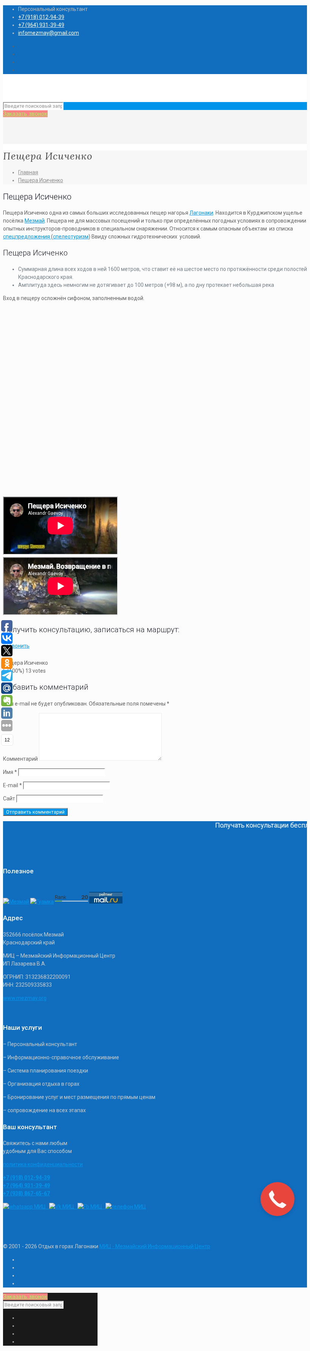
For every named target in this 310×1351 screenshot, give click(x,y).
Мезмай (35, 221)
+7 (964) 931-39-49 (41, 25)
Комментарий (20, 759)
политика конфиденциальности (43, 1164)
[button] (16, 646)
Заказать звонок (25, 113)
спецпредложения (27, 237)
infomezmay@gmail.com (48, 33)
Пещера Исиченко (40, 180)
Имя (10, 772)
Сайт (9, 798)
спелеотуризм (70, 237)
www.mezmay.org (24, 998)
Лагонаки (201, 213)
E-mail (12, 785)
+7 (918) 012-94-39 (41, 17)
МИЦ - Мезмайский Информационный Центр (154, 1246)
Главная (28, 172)
